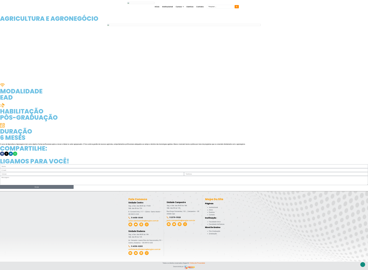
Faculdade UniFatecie (216, 224)
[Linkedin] (141, 224)
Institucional (213, 207)
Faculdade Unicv (215, 222)
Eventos (212, 212)
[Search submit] (237, 6)
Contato (212, 215)
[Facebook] (130, 224)
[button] (2, 154)
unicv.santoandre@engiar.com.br (143, 220)
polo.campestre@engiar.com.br (181, 220)
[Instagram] (147, 224)
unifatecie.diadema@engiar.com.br (144, 249)
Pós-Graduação (214, 231)
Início (211, 210)
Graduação (213, 234)
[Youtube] (136, 224)
